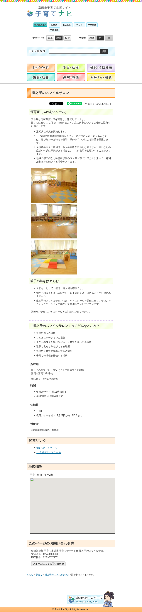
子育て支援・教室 (101, 77)
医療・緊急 (71, 77)
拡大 (67, 38)
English (67, 25)
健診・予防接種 (101, 68)
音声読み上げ (40, 25)
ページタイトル (50, 11)
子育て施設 (41, 77)
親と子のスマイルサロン (57, 575)
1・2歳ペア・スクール (48, 452)
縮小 (50, 38)
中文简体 (92, 25)
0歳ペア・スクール (46, 448)
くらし (30, 575)
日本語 (54, 25)
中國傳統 (54, 30)
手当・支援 (71, 68)
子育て (39, 575)
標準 (58, 38)
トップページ (41, 68)
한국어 (79, 25)
